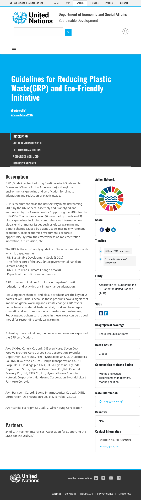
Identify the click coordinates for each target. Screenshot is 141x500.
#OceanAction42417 (22, 115)
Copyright (70, 494)
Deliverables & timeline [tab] (27, 150)
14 (106, 313)
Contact (56, 494)
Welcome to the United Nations (28, 3)
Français (94, 3)
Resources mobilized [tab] (26, 156)
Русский (109, 3)
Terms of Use (124, 494)
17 (101, 313)
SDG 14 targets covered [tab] (27, 143)
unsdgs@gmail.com (109, 446)
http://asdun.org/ (113, 401)
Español (124, 3)
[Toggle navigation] (14, 49)
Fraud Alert (86, 494)
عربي (56, 3)
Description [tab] (20, 136)
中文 (68, 3)
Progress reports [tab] (24, 163)
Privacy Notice (105, 494)
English (80, 3)
